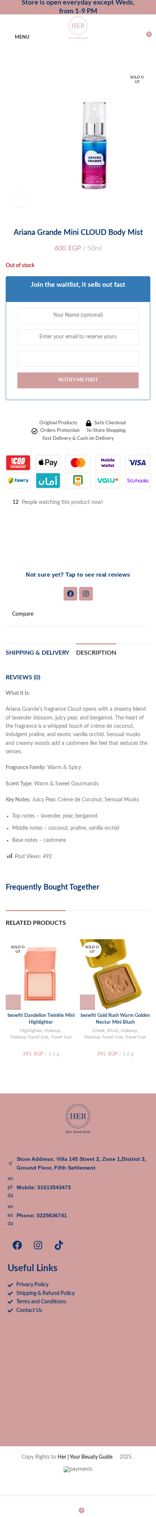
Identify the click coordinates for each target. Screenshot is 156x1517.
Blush (113, 1030)
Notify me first (78, 380)
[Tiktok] (58, 1244)
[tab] (96, 652)
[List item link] (78, 1187)
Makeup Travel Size (29, 1037)
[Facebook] (70, 594)
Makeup (52, 1030)
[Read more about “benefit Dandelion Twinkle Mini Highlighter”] (13, 1002)
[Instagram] (86, 594)
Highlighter (31, 1030)
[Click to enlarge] (19, 199)
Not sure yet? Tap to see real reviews (78, 574)
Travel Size (61, 1037)
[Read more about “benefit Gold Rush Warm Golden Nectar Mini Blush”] (87, 1002)
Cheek (98, 1030)
